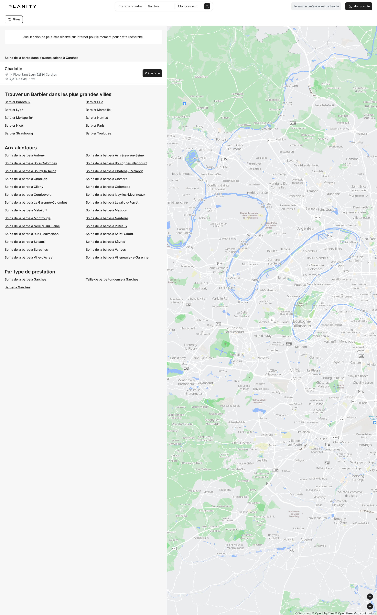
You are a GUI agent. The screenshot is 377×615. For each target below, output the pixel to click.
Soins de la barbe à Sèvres (105, 242)
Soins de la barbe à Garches (25, 279)
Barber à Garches (17, 287)
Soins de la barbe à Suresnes (26, 249)
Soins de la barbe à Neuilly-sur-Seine (32, 226)
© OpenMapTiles (323, 613)
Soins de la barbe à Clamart (106, 179)
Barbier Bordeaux (17, 102)
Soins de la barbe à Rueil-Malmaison (32, 234)
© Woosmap (303, 613)
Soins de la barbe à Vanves (106, 249)
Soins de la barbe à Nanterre (107, 218)
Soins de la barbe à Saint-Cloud (109, 234)
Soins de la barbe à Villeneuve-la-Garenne (117, 257)
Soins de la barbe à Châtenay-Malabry (114, 171)
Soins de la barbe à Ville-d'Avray (28, 257)
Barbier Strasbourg (19, 133)
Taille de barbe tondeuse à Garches (112, 279)
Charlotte (13, 68)
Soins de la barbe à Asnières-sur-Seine (115, 155)
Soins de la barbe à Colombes (108, 187)
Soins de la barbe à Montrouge (27, 218)
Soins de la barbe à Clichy (24, 187)
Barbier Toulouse (98, 133)
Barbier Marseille (98, 110)
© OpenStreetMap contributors (355, 613)
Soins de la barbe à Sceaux (25, 242)
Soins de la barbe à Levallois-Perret (112, 202)
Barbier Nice (14, 125)
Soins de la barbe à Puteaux (106, 226)
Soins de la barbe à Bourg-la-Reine (30, 171)
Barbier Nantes (97, 118)
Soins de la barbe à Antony (25, 155)
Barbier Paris (95, 125)
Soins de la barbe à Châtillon (26, 179)
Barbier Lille (94, 102)
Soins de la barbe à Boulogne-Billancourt (116, 163)
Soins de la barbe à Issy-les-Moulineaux (115, 194)
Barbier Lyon (14, 110)
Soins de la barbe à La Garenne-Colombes (36, 202)
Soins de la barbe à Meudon (106, 210)
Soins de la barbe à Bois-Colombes (31, 163)
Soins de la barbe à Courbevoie (28, 194)
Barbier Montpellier (19, 118)
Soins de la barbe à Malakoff (26, 210)
